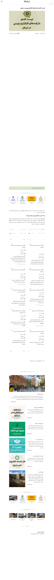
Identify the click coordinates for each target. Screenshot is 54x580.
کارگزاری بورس (38, 360)
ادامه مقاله (14, 401)
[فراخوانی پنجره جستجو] (2, 1)
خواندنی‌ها (37, 33)
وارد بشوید (33, 533)
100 (9, 229)
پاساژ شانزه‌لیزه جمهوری (31, 519)
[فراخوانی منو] (52, 1)
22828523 (22, 250)
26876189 (40, 254)
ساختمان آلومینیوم (40, 519)
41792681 (40, 313)
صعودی (13, 233)
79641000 (40, 293)
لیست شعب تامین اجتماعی (13, 203)
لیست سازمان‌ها (33, 360)
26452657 (22, 295)
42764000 (22, 274)
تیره (50, 3)
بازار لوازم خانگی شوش (22, 519)
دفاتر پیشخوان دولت (31, 203)
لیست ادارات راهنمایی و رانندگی (22, 203)
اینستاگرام (40, 258)
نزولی (10, 233)
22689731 (40, 336)
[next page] (11, 239)
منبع (32, 224)
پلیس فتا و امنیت (41, 202)
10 (13, 229)
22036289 (40, 274)
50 (11, 229)
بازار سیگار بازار (13, 502)
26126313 (22, 316)
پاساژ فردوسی (13, 519)
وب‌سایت (40, 256)
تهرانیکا (41, 33)
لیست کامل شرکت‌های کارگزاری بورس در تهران (32, 8)
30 (24, 239)
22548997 (22, 334)
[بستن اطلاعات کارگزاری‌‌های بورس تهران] (11, 188)
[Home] (27, 1)
